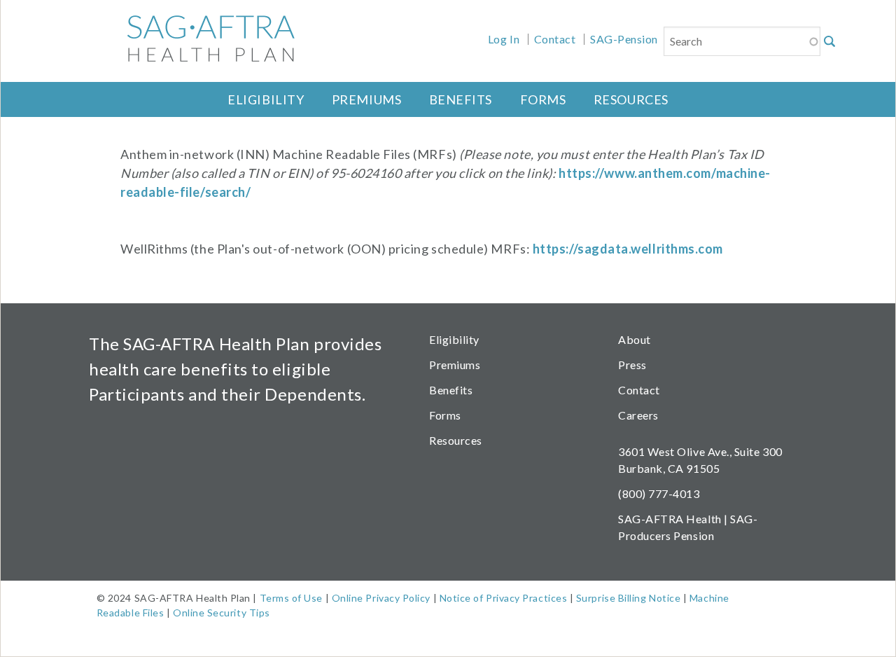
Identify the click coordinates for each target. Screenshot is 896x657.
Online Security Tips (221, 612)
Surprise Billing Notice (628, 598)
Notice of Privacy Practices (504, 598)
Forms (543, 99)
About (634, 339)
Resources (631, 99)
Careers (638, 415)
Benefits (460, 99)
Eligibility (265, 99)
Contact (555, 39)
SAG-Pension (624, 39)
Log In (503, 39)
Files (152, 612)
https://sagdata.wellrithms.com (628, 248)
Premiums (366, 99)
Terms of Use (291, 598)
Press (632, 364)
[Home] (200, 38)
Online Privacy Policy (381, 598)
